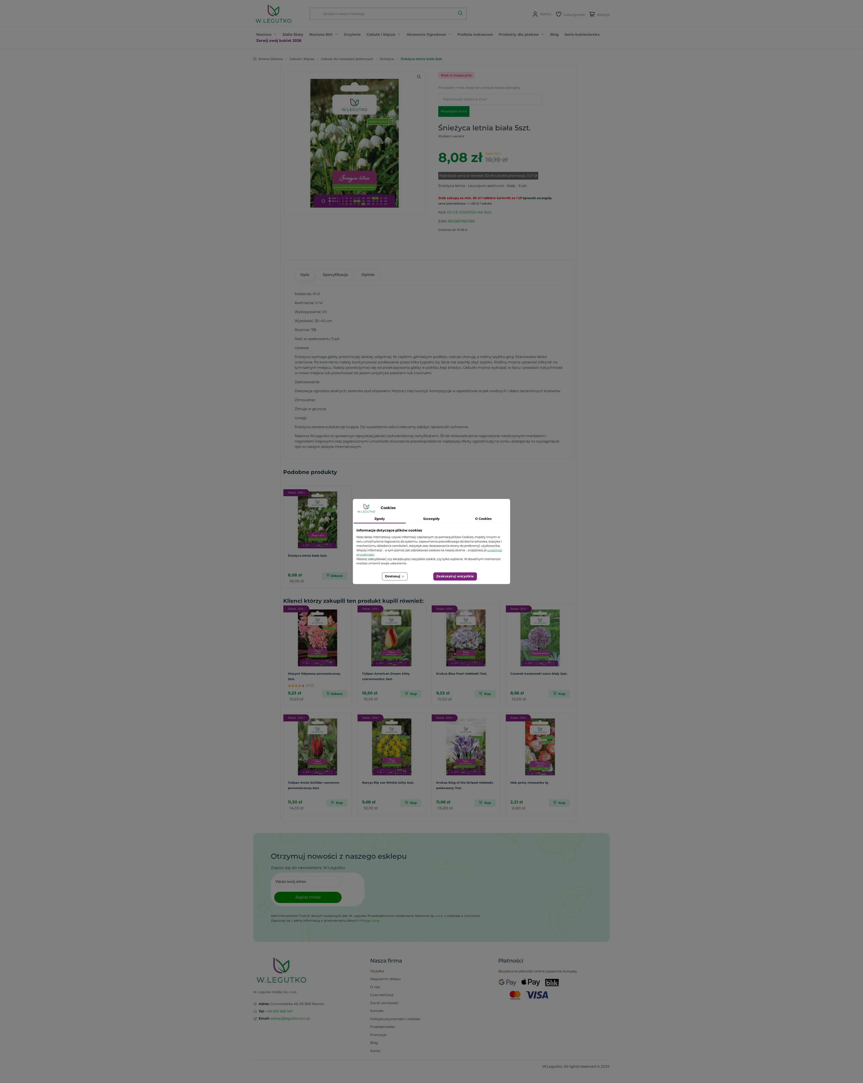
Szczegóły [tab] (431, 519)
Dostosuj (393, 576)
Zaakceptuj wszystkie (455, 576)
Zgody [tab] (379, 519)
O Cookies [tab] (483, 519)
